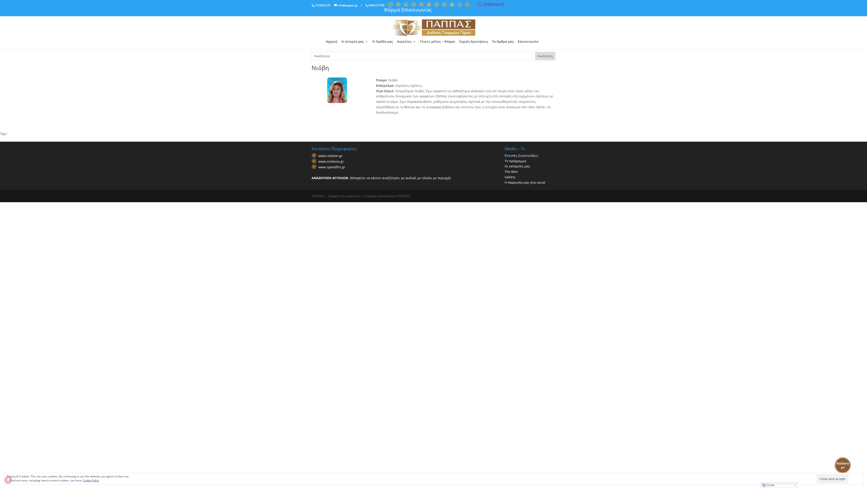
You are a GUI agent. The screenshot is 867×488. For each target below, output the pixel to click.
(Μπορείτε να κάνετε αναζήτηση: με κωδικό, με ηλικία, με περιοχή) (381, 178)
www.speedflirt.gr (331, 167)
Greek (770, 485)
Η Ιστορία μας (352, 42)
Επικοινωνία (528, 42)
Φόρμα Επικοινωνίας (408, 9)
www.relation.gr (330, 156)
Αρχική (331, 42)
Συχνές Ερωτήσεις (473, 42)
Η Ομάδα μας (382, 42)
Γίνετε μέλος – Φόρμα (437, 42)
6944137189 (377, 5)
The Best (511, 171)
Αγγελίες (404, 42)
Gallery (510, 177)
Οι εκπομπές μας (517, 166)
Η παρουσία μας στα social (525, 182)
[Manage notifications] (8, 479)
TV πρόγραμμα (515, 161)
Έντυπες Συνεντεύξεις (521, 155)
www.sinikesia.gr (331, 161)
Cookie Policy (91, 480)
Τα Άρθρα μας (503, 42)
